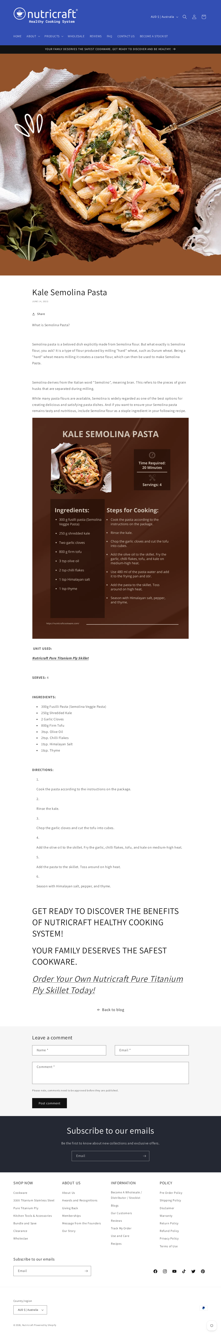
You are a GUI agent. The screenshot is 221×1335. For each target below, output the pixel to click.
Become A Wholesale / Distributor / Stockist (126, 1195)
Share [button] (41, 314)
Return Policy (169, 1223)
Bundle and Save (25, 1223)
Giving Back (70, 1208)
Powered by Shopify (45, 1325)
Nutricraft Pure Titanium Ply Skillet (60, 658)
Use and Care (120, 1236)
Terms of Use (169, 1246)
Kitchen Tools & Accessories (32, 1216)
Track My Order (121, 1228)
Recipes (116, 1244)
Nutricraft (28, 1325)
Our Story (68, 1231)
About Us (68, 1193)
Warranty (166, 1216)
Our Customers (121, 1213)
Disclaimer (167, 1208)
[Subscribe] (144, 1156)
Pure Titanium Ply (25, 1208)
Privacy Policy (169, 1238)
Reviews (116, 1221)
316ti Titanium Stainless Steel (34, 1200)
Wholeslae (20, 1238)
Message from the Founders (81, 1223)
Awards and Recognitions (80, 1200)
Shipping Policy (170, 1200)
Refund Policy (169, 1231)
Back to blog (113, 1009)
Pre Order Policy (171, 1193)
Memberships (71, 1216)
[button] (33, 36)
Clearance (20, 1231)
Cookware (20, 1193)
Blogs (115, 1205)
